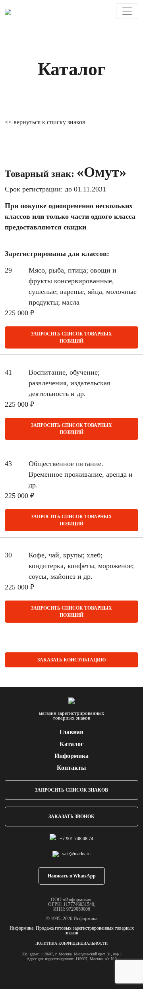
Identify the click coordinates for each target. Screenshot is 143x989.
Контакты (71, 767)
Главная (71, 732)
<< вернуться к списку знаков (45, 122)
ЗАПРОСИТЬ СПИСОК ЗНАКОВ (71, 790)
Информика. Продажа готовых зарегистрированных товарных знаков (72, 930)
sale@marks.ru (76, 853)
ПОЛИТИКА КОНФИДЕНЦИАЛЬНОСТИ (71, 943)
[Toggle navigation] (127, 11)
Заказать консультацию (71, 660)
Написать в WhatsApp (72, 876)
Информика (71, 755)
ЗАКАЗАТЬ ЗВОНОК (71, 816)
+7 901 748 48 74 (76, 838)
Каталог (71, 744)
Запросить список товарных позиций (71, 337)
